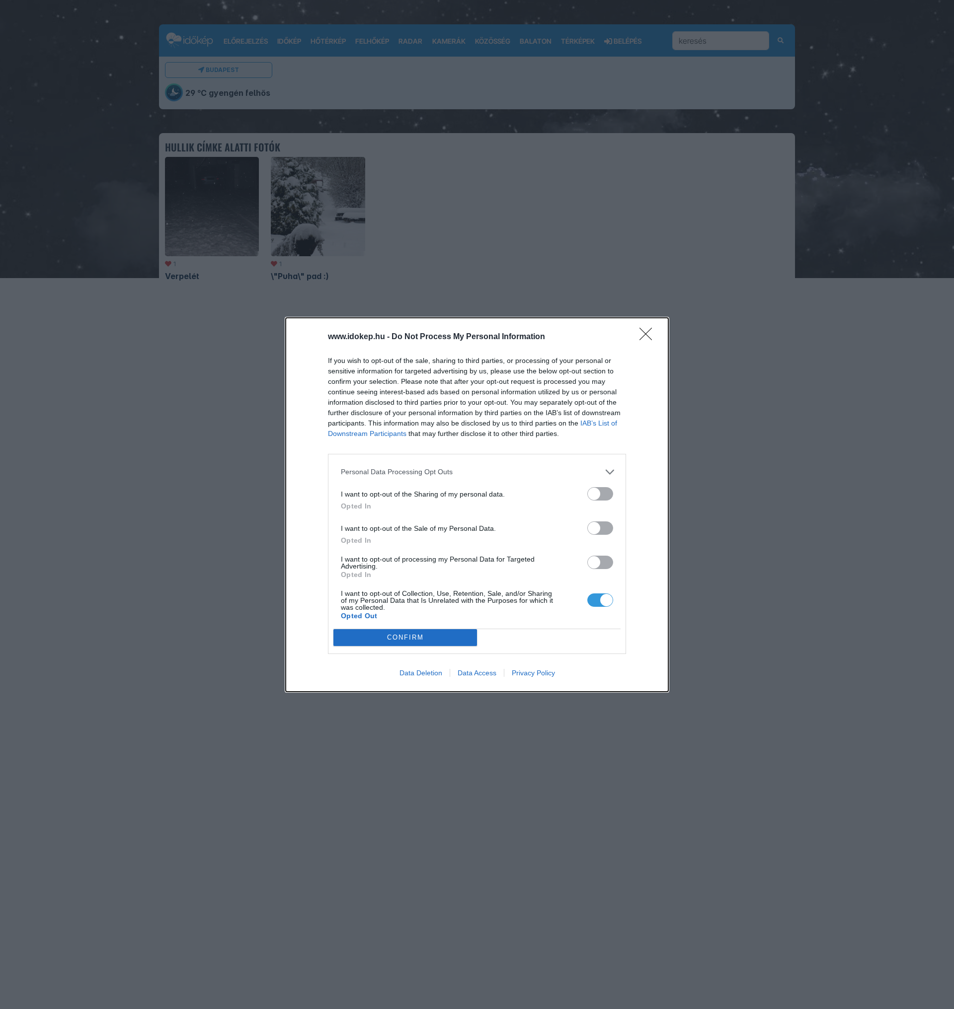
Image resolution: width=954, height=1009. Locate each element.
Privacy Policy (533, 673)
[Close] (648, 337)
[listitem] (477, 472)
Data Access (477, 673)
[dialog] (477, 505)
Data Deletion (420, 673)
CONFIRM (405, 637)
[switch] (600, 494)
